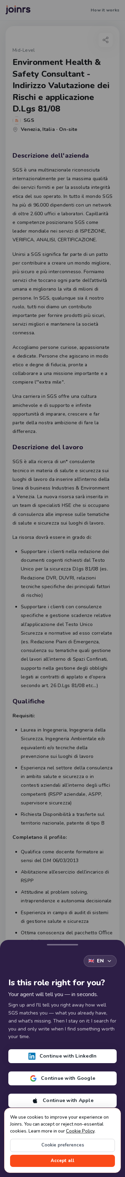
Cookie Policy (80, 1131)
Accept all (62, 1161)
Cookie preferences (62, 1145)
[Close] (62, 943)
